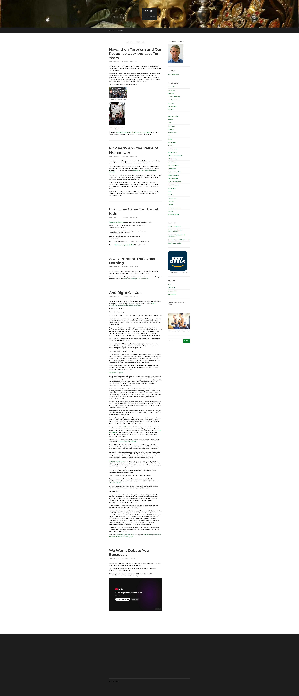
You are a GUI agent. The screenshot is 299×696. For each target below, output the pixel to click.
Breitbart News (172, 106)
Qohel (149, 11)
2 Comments (134, 217)
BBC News (171, 103)
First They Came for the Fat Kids (133, 211)
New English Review (173, 165)
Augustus (125, 61)
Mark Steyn (171, 145)
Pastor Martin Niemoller (116, 222)
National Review (172, 159)
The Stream (171, 201)
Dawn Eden (171, 113)
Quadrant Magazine (173, 175)
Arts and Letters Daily (174, 96)
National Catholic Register (175, 155)
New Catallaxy (172, 162)
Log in (169, 284)
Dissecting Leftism (173, 116)
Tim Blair (170, 204)
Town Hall (170, 211)
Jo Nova (170, 136)
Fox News (170, 119)
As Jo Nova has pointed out (117, 461)
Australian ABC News (174, 100)
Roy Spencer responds (116, 372)
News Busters (172, 168)
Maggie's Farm (172, 142)
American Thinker (173, 87)
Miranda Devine (172, 152)
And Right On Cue (125, 292)
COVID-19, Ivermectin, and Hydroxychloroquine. (175, 230)
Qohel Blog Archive (173, 74)
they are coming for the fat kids (124, 245)
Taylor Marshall (172, 198)
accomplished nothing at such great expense (135, 278)
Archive (111, 30)
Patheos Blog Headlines (174, 172)
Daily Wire (171, 109)
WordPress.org (172, 294)
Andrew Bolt (171, 90)
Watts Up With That (173, 214)
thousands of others (115, 482)
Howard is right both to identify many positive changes (134, 132)
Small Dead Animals (173, 185)
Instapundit (171, 129)
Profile (120, 30)
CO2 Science (127, 427)
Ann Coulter (171, 93)
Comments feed (172, 291)
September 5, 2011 (114, 61)
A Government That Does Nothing (132, 261)
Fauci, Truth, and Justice (174, 243)
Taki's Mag (171, 195)
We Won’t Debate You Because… (129, 552)
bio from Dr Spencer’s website (125, 534)
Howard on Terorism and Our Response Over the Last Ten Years (135, 53)
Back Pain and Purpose (174, 226)
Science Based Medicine (175, 181)
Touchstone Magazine (174, 208)
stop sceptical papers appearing (127, 441)
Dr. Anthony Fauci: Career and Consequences (176, 235)
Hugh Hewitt (171, 126)
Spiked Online (172, 188)
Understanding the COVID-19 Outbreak (179, 240)
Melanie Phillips (172, 149)
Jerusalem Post (172, 132)
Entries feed (171, 288)
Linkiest (170, 139)
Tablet (169, 191)
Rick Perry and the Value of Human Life (133, 150)
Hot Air (170, 123)
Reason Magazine (173, 178)
